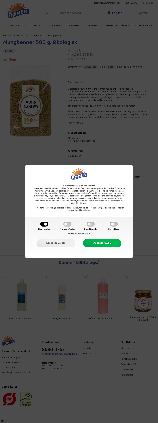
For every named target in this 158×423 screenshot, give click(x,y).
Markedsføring (67, 229)
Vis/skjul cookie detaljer (79, 234)
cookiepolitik (70, 201)
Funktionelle (90, 229)
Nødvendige (44, 229)
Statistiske (113, 229)
